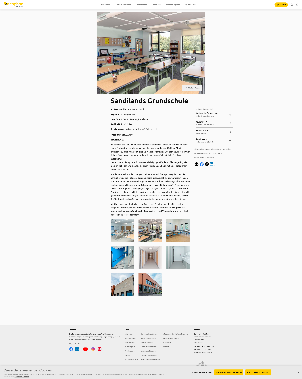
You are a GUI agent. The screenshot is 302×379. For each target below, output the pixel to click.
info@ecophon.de (205, 352)
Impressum (167, 342)
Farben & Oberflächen (149, 355)
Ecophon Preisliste (131, 359)
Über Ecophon (129, 351)
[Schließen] (298, 372)
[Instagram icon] (93, 351)
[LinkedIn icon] (77, 351)
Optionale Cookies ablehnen (229, 372)
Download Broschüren (149, 334)
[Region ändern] (297, 5)
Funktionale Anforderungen (150, 359)
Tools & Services (147, 342)
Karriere (127, 355)
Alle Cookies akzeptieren (258, 372)
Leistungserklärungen (148, 351)
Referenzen (129, 334)
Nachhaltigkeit (130, 347)
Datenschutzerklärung (171, 338)
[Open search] (292, 5)
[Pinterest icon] (99, 351)
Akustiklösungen (130, 338)
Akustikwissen (130, 342)
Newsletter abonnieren (149, 347)
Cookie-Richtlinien (22, 376)
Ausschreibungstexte (148, 338)
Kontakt (166, 347)
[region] (151, 372)
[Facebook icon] (71, 351)
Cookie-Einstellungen (202, 372)
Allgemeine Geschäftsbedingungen (175, 334)
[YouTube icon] (85, 351)
